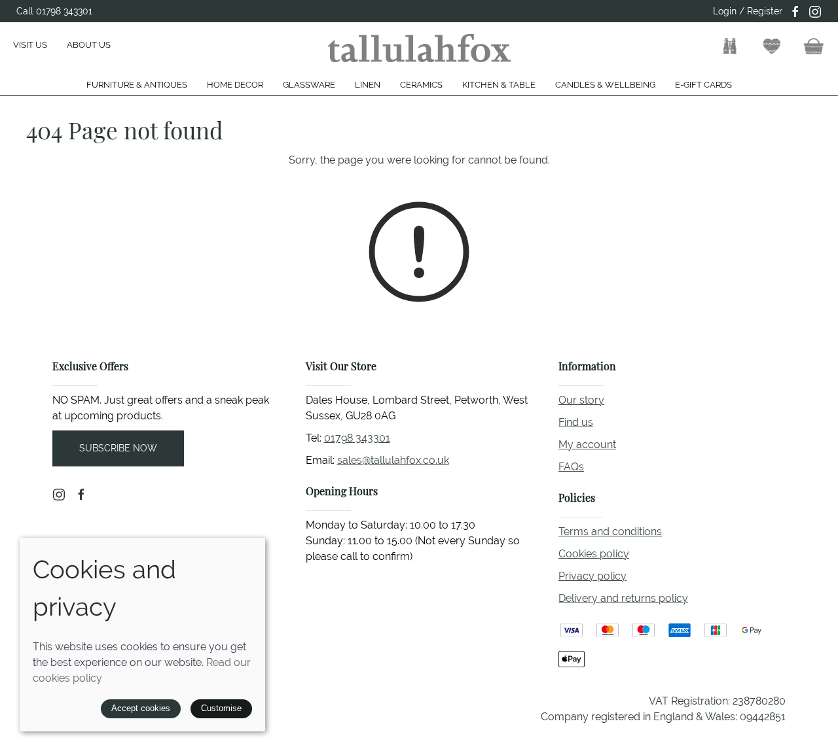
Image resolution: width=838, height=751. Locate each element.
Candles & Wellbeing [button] (605, 85)
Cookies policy (593, 554)
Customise (221, 708)
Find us (575, 422)
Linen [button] (367, 85)
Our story (581, 400)
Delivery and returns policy (623, 598)
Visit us (30, 45)
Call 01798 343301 (54, 11)
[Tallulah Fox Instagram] (815, 11)
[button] (730, 46)
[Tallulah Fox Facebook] (795, 11)
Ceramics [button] (421, 85)
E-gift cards (703, 85)
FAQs (571, 467)
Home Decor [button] (235, 85)
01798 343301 (357, 438)
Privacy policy (592, 576)
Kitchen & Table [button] (499, 85)
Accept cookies (140, 708)
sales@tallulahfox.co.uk (393, 460)
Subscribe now (118, 448)
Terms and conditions (610, 531)
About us (89, 45)
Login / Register (747, 11)
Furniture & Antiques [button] (136, 85)
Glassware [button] (309, 85)
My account (587, 444)
